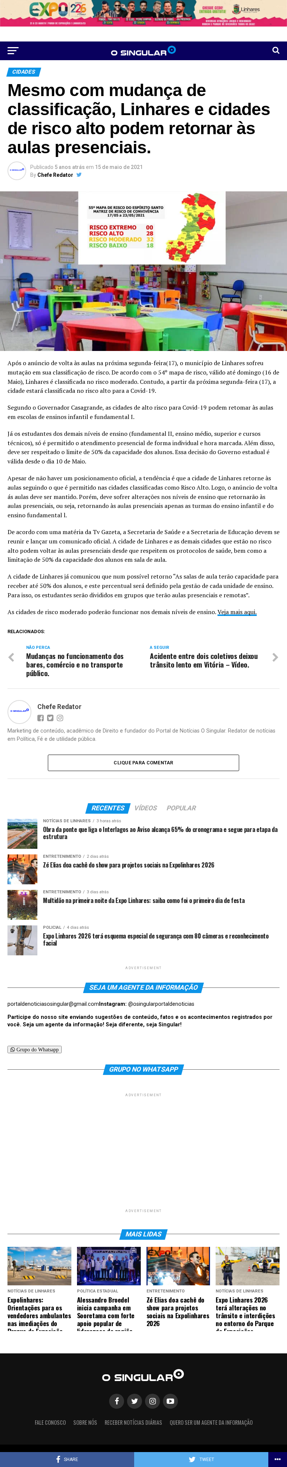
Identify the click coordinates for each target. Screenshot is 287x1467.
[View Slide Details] (143, 13)
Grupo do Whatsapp (37, 1049)
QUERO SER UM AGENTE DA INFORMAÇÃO (211, 1422)
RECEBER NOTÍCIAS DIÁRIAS (133, 1422)
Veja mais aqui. (237, 612)
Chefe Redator (55, 175)
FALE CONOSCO (50, 1422)
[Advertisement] (143, 1150)
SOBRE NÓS (85, 1422)
